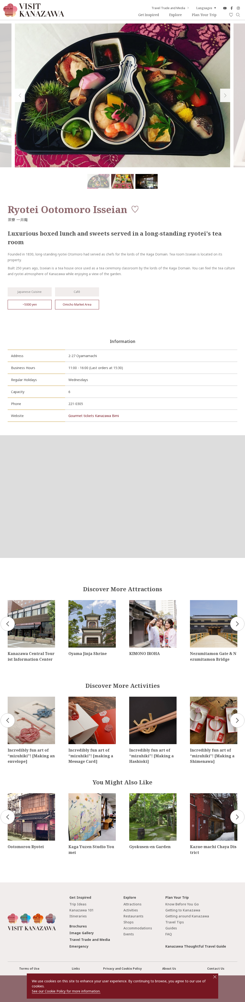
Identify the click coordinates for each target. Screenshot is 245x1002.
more (12, 602)
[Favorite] (231, 15)
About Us (169, 969)
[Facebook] (231, 8)
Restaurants (133, 916)
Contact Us (215, 969)
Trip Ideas (77, 904)
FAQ (168, 934)
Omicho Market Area (77, 304)
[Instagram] (238, 8)
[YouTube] (225, 8)
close (214, 977)
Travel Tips (174, 922)
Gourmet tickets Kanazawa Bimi (93, 415)
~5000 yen (29, 304)
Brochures (78, 926)
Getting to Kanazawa (182, 910)
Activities (130, 910)
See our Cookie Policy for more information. (66, 991)
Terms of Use (29, 969)
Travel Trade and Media (168, 8)
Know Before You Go (182, 904)
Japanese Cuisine (29, 292)
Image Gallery (81, 933)
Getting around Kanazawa (187, 916)
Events (128, 934)
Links (76, 969)
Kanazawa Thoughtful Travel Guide (195, 946)
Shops (128, 922)
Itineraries (78, 916)
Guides (171, 928)
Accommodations (137, 928)
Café (77, 292)
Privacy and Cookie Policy (122, 969)
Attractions (132, 904)
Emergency (79, 946)
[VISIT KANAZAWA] (33, 15)
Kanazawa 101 (81, 910)
